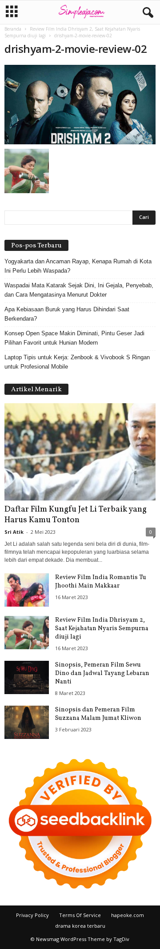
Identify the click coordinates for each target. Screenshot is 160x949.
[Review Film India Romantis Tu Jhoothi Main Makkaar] (26, 590)
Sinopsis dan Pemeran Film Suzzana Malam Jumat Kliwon (98, 714)
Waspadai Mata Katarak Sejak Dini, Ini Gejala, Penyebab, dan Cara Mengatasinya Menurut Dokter (78, 290)
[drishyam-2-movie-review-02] (80, 104)
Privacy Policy (32, 915)
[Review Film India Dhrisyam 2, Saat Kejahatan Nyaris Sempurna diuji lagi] (26, 632)
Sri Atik (14, 531)
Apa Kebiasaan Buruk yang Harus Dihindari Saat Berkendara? (66, 314)
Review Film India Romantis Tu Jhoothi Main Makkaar (100, 581)
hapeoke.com (127, 915)
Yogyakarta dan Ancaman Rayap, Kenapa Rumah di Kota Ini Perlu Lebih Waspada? (78, 266)
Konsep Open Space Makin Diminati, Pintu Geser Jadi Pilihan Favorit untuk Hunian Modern (74, 338)
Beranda (12, 29)
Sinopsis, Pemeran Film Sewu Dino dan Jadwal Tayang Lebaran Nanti (102, 673)
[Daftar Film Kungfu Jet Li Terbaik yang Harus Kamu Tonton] (80, 452)
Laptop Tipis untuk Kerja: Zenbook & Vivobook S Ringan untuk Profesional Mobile (77, 362)
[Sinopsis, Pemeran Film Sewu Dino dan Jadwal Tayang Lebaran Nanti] (26, 677)
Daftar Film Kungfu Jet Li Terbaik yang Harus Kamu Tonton (75, 515)
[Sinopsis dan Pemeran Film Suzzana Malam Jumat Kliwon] (26, 722)
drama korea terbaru (80, 925)
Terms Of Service (80, 915)
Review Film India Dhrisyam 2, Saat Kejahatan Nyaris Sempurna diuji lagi (101, 628)
